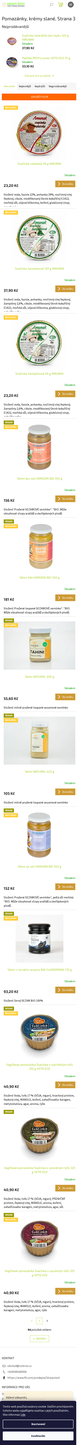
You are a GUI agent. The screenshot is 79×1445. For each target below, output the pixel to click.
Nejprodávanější (58, 86)
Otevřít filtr (39, 96)
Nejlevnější (25, 86)
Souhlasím (38, 1436)
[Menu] (70, 4)
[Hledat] (51, 4)
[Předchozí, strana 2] (39, 1321)
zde (23, 1415)
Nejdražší (40, 86)
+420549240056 (17, 1372)
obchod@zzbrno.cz (19, 1366)
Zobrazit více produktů (38, 75)
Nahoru (41, 1338)
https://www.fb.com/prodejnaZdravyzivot (33, 1378)
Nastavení (38, 1424)
